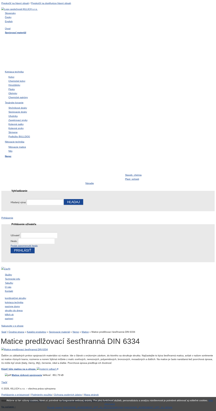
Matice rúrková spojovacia (27, 375)
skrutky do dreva (14, 310)
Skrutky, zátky (54, 161)
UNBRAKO (171, 58)
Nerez (76, 332)
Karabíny (90, 168)
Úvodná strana (16, 332)
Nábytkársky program (98, 38)
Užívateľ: (16, 235)
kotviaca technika (14, 302)
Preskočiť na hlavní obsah (15, 3)
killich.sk (9, 314)
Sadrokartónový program (140, 38)
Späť (3, 332)
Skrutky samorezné (17, 44)
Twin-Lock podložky (176, 51)
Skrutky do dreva (16, 38)
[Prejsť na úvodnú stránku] (19, 9)
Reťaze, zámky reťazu (19, 175)
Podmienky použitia (41, 394)
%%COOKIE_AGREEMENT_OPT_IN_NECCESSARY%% (93, 407)
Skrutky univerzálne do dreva (23, 161)
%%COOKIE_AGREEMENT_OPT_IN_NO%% (148, 407)
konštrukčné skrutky (15, 298)
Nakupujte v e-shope (12, 325)
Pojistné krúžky (94, 51)
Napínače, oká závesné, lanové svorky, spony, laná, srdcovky (141, 55)
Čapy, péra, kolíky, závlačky (141, 168)
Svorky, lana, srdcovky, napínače (59, 177)
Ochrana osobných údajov (68, 394)
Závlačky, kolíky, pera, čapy (22, 51)
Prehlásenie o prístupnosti (15, 394)
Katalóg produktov (36, 332)
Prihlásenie (7, 217)
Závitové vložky (15, 168)
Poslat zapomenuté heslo (24, 245)
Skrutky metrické (174, 38)
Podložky (130, 44)
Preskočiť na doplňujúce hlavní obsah (51, 3)
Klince (168, 44)
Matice (89, 44)
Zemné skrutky (54, 51)
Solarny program (95, 175)
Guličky (169, 168)
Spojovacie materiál (59, 332)
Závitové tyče (54, 44)
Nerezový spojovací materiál (182, 65)
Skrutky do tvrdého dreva (60, 38)
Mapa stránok (91, 394)
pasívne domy (12, 306)
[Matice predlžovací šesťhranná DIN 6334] (24, 349)
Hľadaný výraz (18, 202)
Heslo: (14, 241)
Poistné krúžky (54, 168)
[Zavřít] (5, 268)
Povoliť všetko (54, 407)
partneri (9, 318)
